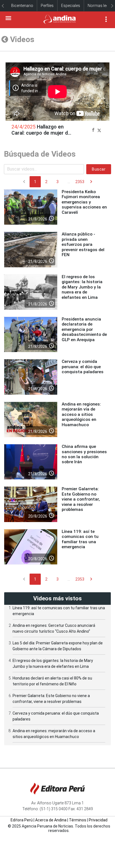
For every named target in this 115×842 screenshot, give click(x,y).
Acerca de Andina (50, 820)
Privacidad (98, 820)
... (69, 181)
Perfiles (47, 5)
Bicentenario (22, 5)
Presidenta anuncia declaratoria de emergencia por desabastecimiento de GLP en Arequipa (84, 329)
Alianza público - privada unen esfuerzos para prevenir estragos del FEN (83, 244)
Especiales (70, 5)
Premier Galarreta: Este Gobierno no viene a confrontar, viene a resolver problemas (81, 499)
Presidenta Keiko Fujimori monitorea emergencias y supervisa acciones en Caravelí (84, 202)
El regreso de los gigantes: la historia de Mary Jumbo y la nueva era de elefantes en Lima (82, 287)
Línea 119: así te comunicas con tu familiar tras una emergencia (80, 539)
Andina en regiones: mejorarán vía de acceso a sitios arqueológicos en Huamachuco (81, 414)
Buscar (99, 169)
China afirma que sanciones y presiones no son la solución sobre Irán (84, 454)
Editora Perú (22, 820)
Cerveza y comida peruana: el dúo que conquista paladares (83, 366)
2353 (79, 181)
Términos (77, 820)
